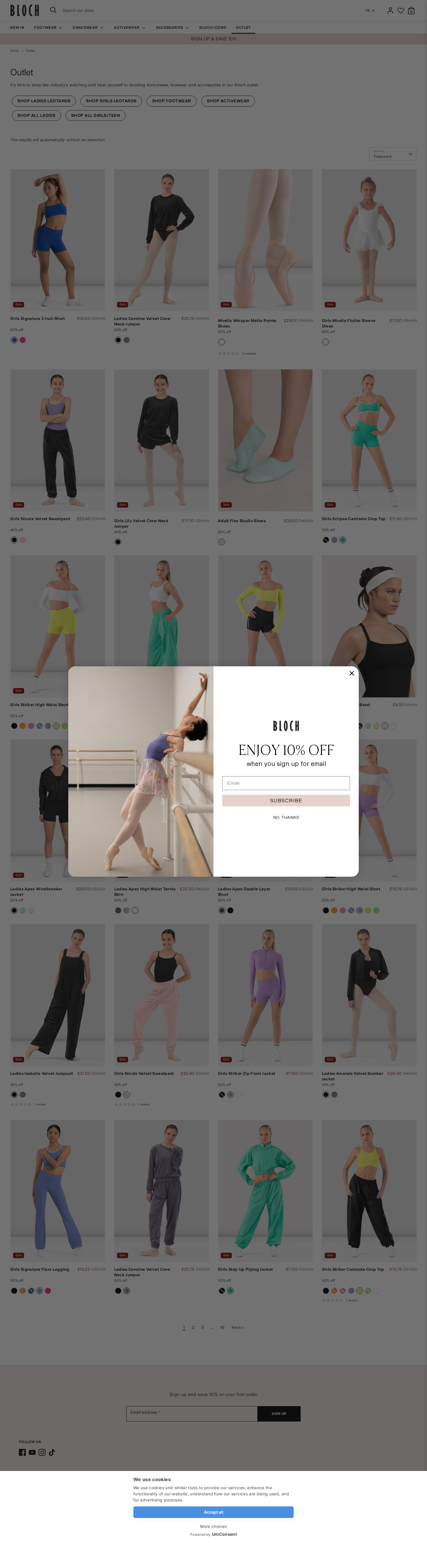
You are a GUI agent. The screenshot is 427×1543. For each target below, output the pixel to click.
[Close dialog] (351, 673)
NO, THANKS (286, 817)
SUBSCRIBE (286, 800)
